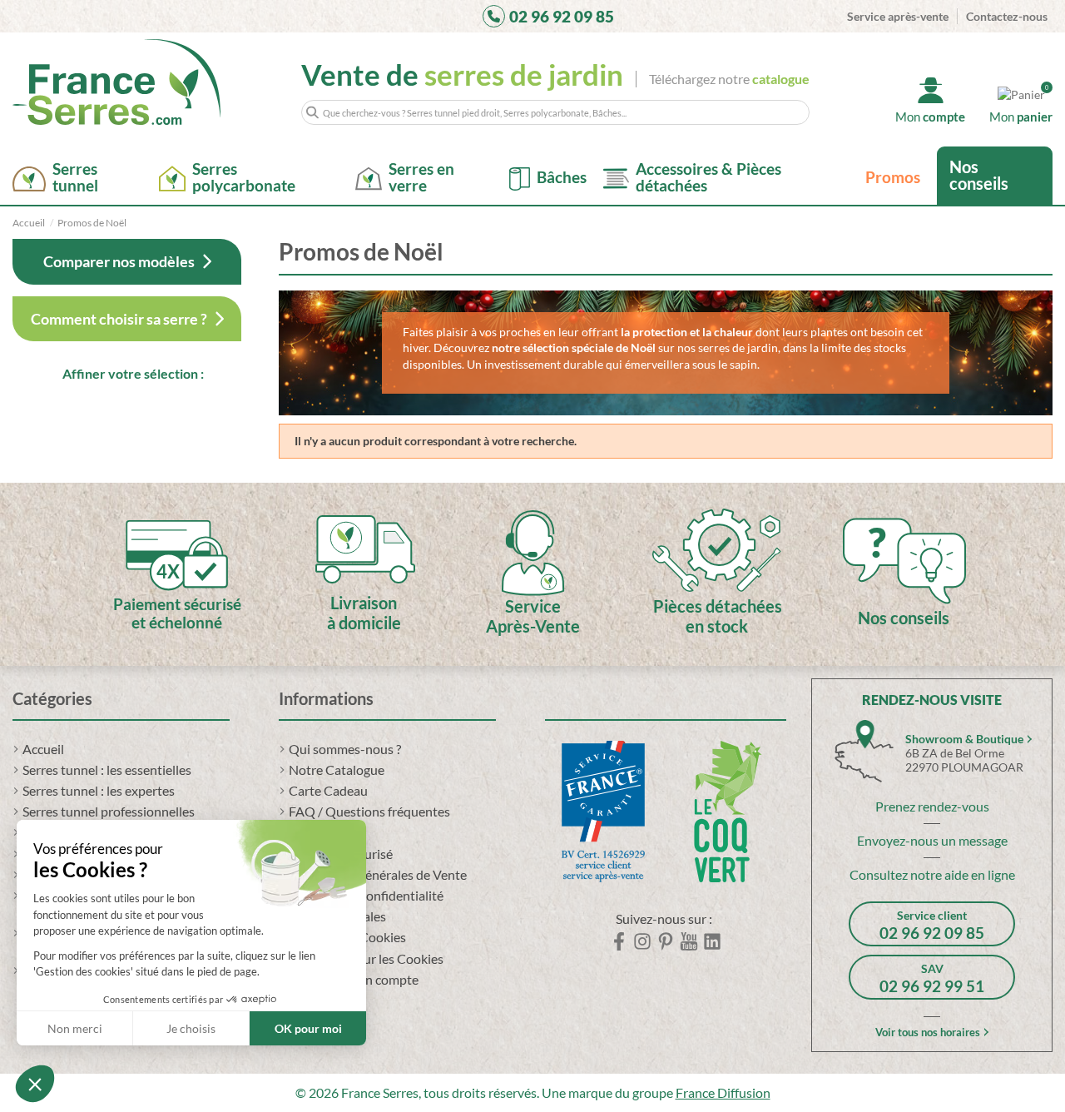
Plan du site (322, 1000)
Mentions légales (337, 916)
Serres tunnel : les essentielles (106, 769)
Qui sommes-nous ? (345, 749)
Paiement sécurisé (341, 853)
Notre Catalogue (336, 769)
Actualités (318, 832)
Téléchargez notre (729, 79)
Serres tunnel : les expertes (98, 790)
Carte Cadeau (328, 790)
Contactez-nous (1007, 16)
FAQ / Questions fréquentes (369, 811)
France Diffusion (723, 1092)
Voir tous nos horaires (927, 1032)
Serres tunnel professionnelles (108, 811)
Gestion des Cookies (347, 937)
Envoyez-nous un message (932, 840)
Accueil (43, 749)
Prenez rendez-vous (932, 806)
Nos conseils (978, 174)
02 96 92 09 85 (561, 16)
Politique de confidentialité (366, 895)
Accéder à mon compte (354, 979)
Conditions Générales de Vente (378, 874)
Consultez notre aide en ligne (932, 874)
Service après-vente (898, 16)
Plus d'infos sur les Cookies (366, 958)
